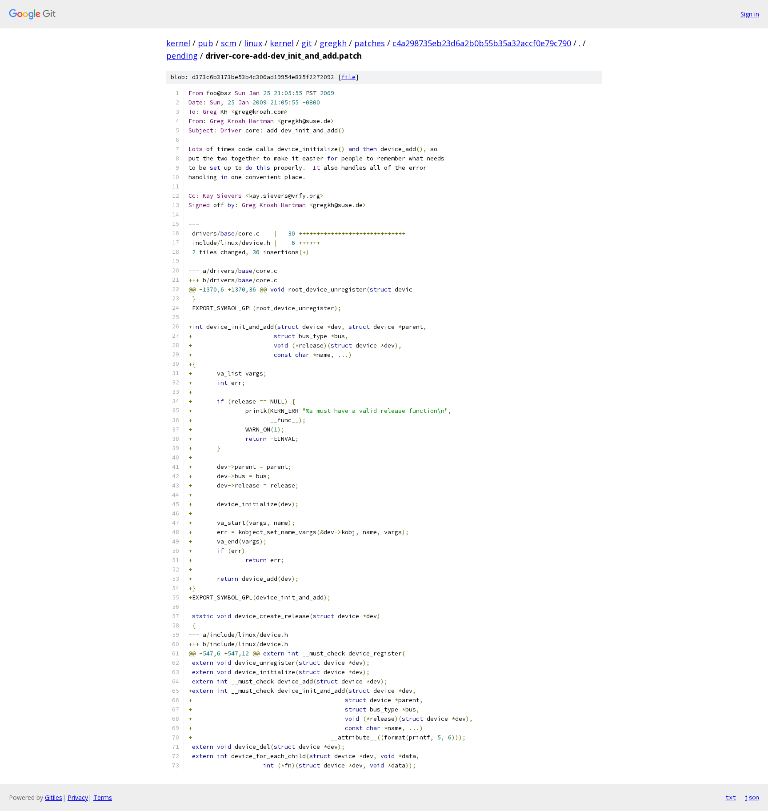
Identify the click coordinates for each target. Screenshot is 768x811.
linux (253, 43)
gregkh (333, 43)
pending (182, 55)
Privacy (78, 797)
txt (730, 797)
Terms (102, 797)
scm (228, 43)
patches (369, 43)
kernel (178, 43)
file (348, 77)
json (752, 797)
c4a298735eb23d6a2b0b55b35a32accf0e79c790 (481, 43)
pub (205, 43)
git (306, 43)
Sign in (749, 14)
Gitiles (53, 797)
